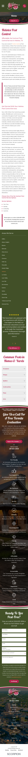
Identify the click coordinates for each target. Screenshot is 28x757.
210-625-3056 (14, 449)
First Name (4, 629)
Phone (3, 639)
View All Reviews (13, 348)
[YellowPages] (20, 740)
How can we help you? (7, 657)
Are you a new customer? (8, 652)
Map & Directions (14, 713)
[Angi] (17, 740)
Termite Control (16, 44)
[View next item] (15, 343)
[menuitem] (14, 239)
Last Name (4, 634)
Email (3, 643)
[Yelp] (14, 740)
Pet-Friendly (14, 728)
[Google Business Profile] (8, 740)
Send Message (14, 681)
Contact (14, 734)
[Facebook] (11, 740)
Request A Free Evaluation (13, 441)
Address (4, 648)
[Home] (13, 6)
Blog (14, 731)
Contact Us (13, 20)
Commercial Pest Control (14, 725)
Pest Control (14, 722)
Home (14, 720)
